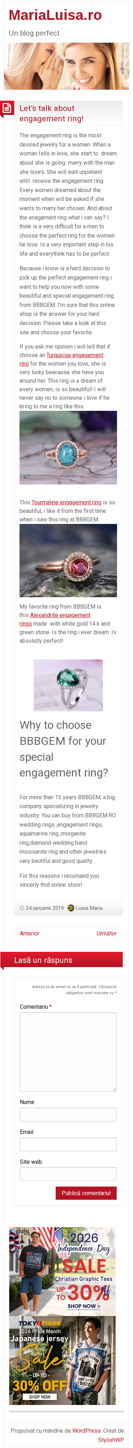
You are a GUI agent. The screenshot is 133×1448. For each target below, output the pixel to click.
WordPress (86, 1430)
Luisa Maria (89, 908)
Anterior (29, 933)
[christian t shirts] (62, 1271)
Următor (107, 933)
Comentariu (36, 1006)
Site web (31, 1161)
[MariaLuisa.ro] (66, 65)
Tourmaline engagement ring (66, 502)
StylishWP (111, 1440)
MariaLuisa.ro (55, 15)
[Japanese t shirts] (62, 1360)
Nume (27, 1102)
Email (26, 1132)
